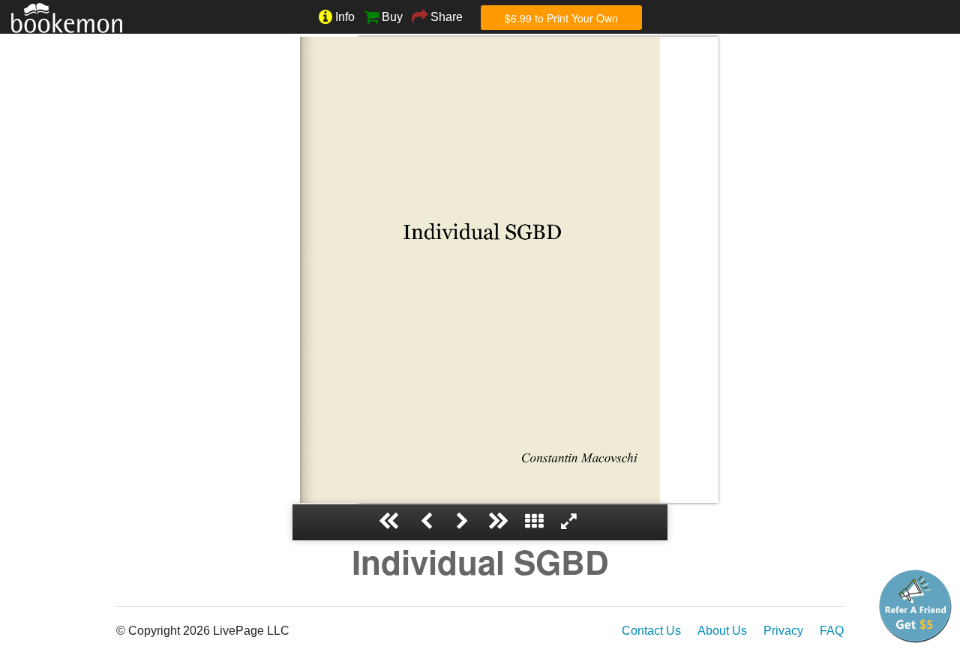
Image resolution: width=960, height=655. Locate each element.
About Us (722, 630)
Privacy (783, 630)
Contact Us (651, 630)
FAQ (832, 630)
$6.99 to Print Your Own (561, 17)
